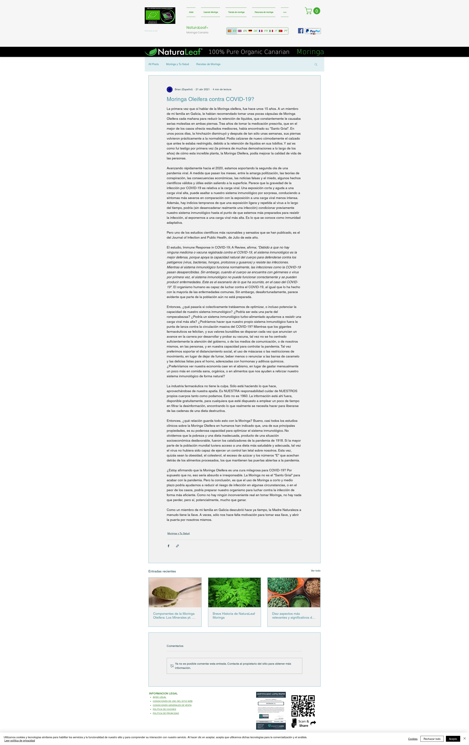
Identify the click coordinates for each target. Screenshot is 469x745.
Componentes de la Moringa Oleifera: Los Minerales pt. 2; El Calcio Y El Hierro (174, 615)
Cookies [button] (413, 739)
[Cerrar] (464, 738)
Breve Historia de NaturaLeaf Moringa (234, 615)
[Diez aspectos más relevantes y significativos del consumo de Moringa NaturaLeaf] (294, 592)
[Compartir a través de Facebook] (168, 546)
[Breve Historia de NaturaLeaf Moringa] (234, 592)
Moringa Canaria (197, 32)
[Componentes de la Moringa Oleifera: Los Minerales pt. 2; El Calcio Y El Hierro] (175, 592)
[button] (313, 10)
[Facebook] (300, 30)
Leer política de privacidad (19, 740)
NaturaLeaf (196, 27)
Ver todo (316, 570)
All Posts (153, 64)
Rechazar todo (432, 739)
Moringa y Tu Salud (177, 64)
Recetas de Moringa (208, 64)
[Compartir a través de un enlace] (177, 546)
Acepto (453, 739)
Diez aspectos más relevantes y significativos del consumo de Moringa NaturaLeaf (293, 615)
